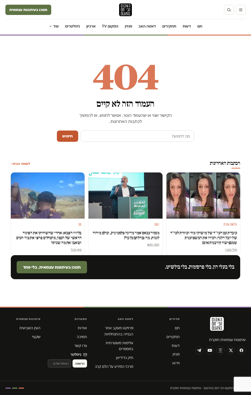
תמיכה (82, 336)
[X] (231, 350)
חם (199, 26)
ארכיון (91, 26)
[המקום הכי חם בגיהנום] (216, 325)
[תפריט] (241, 10)
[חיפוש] (229, 10)
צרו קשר (80, 345)
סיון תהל (76, 249)
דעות (187, 26)
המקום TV (110, 26)
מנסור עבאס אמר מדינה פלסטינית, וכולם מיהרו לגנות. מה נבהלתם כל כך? (126, 235)
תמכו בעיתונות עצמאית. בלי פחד (52, 267)
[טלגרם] (199, 350)
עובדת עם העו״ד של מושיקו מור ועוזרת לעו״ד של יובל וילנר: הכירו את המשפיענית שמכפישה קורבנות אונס (203, 238)
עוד (56, 26)
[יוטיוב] (210, 350)
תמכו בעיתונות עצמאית (28, 9)
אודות (82, 328)
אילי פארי (231, 249)
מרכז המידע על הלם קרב (114, 366)
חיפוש (67, 136)
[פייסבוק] (241, 350)
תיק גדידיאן (124, 357)
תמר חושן (153, 244)
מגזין (128, 26)
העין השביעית (29, 328)
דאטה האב (147, 26)
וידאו (176, 363)
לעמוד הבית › (20, 164)
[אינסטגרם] (220, 350)
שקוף (36, 336)
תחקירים (169, 26)
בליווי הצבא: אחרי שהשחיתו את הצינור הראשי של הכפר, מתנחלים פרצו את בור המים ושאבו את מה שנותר (49, 238)
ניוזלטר (75, 354)
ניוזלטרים (72, 26)
